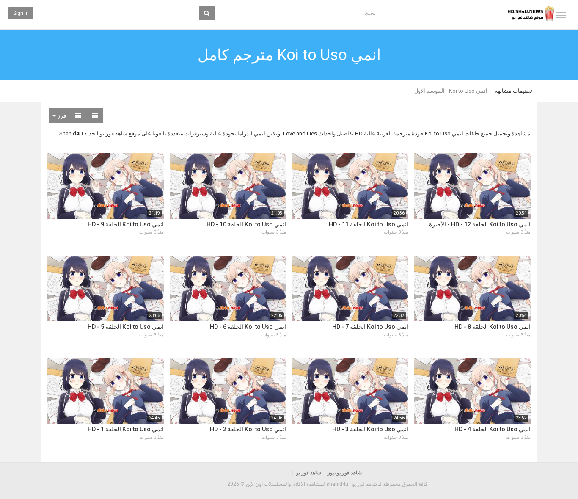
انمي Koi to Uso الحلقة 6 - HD (248, 326)
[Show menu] (561, 15)
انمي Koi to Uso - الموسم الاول (450, 91)
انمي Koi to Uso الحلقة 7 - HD (370, 326)
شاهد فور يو (308, 473)
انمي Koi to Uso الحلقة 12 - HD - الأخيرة (480, 224)
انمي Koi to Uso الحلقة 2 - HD (248, 429)
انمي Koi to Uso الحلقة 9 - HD (126, 224)
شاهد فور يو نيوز (345, 473)
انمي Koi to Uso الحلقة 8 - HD (492, 326)
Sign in (21, 13)
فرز (61, 115)
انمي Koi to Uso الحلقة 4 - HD (492, 429)
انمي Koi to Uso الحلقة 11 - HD (368, 224)
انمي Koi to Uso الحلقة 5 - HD (126, 326)
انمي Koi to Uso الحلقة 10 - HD (246, 224)
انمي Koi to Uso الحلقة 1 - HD (126, 429)
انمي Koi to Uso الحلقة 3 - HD (370, 429)
